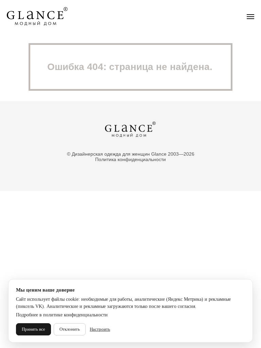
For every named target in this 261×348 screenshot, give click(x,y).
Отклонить (69, 329)
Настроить (100, 329)
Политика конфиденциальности (130, 159)
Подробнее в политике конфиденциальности (62, 314)
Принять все (33, 329)
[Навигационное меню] (250, 16)
